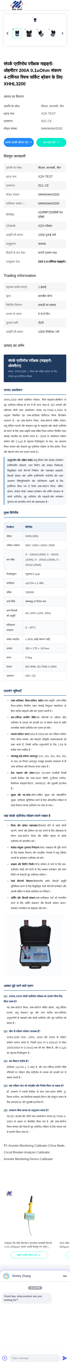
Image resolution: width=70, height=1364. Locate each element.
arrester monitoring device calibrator (28, 1159)
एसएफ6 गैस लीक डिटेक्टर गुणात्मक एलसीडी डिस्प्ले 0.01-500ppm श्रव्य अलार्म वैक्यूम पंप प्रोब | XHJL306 (28, 1245)
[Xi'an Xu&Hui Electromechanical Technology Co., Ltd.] (16, 5)
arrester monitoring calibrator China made (36, 1145)
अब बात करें (49, 142)
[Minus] (65, 1276)
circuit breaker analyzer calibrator (27, 1152)
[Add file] (4, 1358)
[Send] (65, 1358)
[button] (9, 1221)
